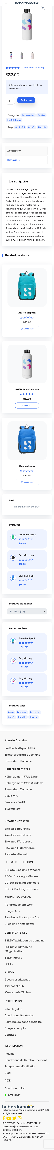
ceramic (22, 712)
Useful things (14, 120)
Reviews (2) (14, 160)
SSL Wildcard (13, 957)
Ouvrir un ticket (15, 1088)
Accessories (28, 115)
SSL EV (9, 964)
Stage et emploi (15, 1028)
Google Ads (12, 911)
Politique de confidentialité (23, 1022)
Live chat (14, 1095)
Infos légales (13, 1009)
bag (12, 712)
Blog (8, 1073)
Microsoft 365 (14, 986)
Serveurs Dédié (15, 802)
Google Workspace (17, 979)
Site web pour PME (17, 829)
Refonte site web (16, 854)
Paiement (11, 1053)
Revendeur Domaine (18, 761)
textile (42, 127)
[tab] (26, 150)
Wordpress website (18, 835)
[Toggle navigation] (7, 3)
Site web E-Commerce (20, 848)
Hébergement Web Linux (21, 776)
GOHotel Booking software (23, 870)
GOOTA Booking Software (22, 889)
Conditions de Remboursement (26, 1060)
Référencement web (19, 904)
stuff (31, 127)
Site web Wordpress (18, 841)
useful (34, 717)
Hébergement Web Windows (24, 783)
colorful (21, 127)
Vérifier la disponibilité (20, 748)
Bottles (41, 115)
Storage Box (13, 808)
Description (14, 150)
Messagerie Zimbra (18, 992)
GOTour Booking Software (22, 883)
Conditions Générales (19, 1015)
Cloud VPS (11, 796)
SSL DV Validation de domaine (24, 940)
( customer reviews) (32, 67)
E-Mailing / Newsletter (19, 924)
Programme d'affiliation (20, 1066)
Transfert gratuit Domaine (22, 754)
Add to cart (26, 100)
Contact (10, 1034)
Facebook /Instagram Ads (22, 917)
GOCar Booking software (21, 876)
